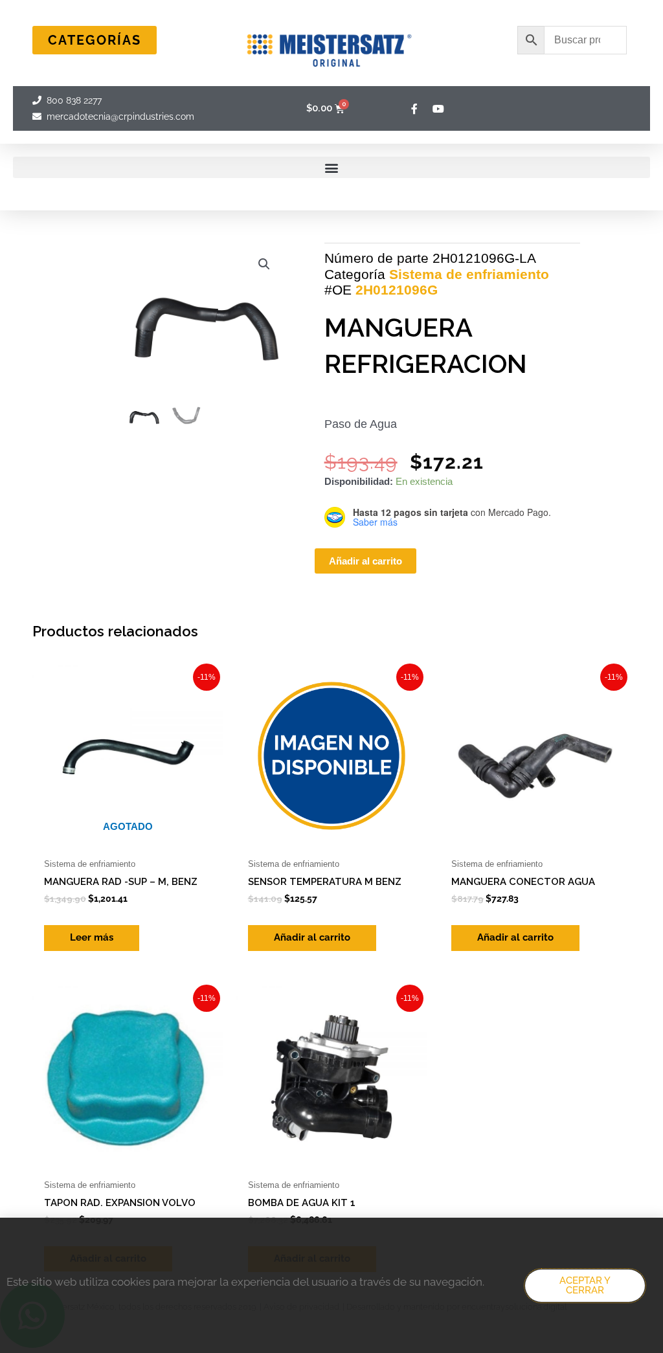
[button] (331, 167)
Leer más (91, 937)
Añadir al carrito (365, 560)
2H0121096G (396, 289)
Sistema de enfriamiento (469, 274)
